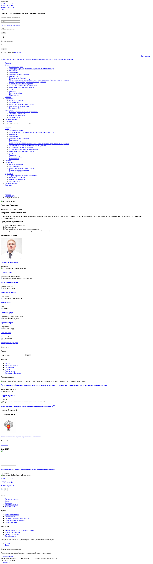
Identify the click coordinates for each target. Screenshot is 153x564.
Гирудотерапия (8, 395)
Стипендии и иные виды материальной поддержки (27, 82)
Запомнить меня (9, 29)
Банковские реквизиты (17, 115)
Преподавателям (11, 119)
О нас (7, 65)
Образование (13, 72)
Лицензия (12, 91)
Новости (8, 97)
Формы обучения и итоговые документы (23, 112)
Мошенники (4, 445)
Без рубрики (9, 367)
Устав (11, 89)
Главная (8, 63)
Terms (7, 545)
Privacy (7, 543)
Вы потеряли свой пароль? (10, 25)
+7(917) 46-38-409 (7, 5)
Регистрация (145, 56)
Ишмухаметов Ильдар (9, 282)
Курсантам (9, 110)
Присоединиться (7, 556)
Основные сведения (16, 67)
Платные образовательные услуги (21, 84)
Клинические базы (15, 93)
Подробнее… (5, 562)
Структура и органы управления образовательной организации (31, 69)
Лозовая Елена (6, 272)
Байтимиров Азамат (8, 292)
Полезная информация (13, 373)
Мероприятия (14, 95)
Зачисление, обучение (17, 114)
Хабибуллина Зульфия (9, 343)
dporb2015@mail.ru (7, 7)
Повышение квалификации (19, 106)
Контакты (8, 121)
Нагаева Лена (6, 333)
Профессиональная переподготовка (21, 104)
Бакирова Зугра (7, 313)
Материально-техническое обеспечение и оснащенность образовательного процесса (39, 80)
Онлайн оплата (14, 117)
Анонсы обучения (11, 365)
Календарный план (16, 100)
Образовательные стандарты (19, 74)
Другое (7, 369)
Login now (18, 52)
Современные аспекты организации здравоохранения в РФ (28, 406)
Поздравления (10, 371)
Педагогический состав (17, 78)
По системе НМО (15, 108)
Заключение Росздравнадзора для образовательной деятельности (21, 436)
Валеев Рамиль (6, 302)
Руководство (13, 76)
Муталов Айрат (7, 323)
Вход (2, 9)
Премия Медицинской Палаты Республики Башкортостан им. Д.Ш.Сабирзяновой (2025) (28, 469)
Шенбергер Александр (9, 262)
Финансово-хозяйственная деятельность (23, 85)
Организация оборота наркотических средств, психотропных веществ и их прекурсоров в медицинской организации (54, 385)
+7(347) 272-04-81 (7, 3)
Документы (13, 70)
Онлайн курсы (14, 102)
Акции (7, 363)
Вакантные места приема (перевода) (22, 87)
